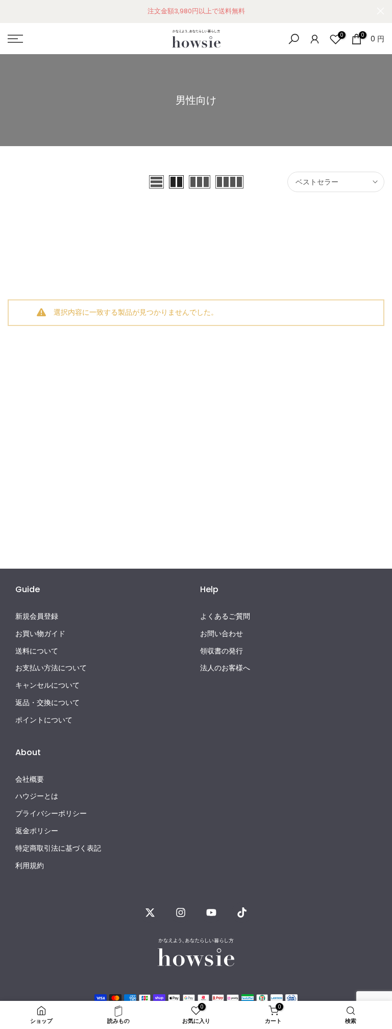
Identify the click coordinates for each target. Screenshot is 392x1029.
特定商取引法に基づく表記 (58, 848)
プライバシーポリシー (51, 813)
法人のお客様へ (225, 668)
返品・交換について (47, 703)
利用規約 (29, 866)
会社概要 (29, 779)
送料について (36, 651)
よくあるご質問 (225, 616)
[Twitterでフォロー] (150, 912)
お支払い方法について (51, 668)
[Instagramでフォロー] (180, 912)
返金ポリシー (36, 831)
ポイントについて (43, 720)
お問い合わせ (221, 634)
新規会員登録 (36, 616)
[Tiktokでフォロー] (242, 912)
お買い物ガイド (40, 634)
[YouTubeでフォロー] (211, 912)
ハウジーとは (36, 796)
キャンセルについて (47, 685)
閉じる (11, 11)
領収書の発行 (221, 651)
